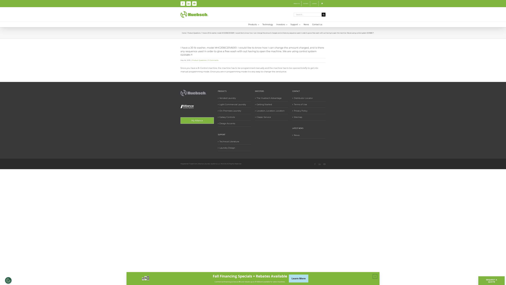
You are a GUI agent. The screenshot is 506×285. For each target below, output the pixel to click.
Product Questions (199, 60)
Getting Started (264, 104)
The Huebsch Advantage (269, 98)
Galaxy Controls (227, 117)
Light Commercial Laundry (232, 104)
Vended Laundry (227, 98)
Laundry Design (227, 148)
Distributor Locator (303, 98)
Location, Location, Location (270, 111)
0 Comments (213, 60)
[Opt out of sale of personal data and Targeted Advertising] (8, 280)
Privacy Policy (300, 111)
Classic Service (264, 117)
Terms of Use (300, 104)
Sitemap (298, 117)
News (297, 135)
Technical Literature (229, 141)
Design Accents (227, 123)
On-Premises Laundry (230, 111)
